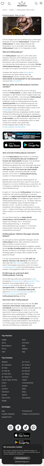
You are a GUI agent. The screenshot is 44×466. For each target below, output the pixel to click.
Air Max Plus (6, 374)
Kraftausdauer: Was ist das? (25, 10)
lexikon (11, 10)
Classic (24, 380)
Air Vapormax (7, 377)
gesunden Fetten (33, 281)
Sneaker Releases (8, 414)
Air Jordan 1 (26, 365)
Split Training (18, 263)
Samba (4, 395)
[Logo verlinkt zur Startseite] (22, 3)
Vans (3, 352)
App (3, 411)
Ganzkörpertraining (10, 267)
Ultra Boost (26, 398)
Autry (4, 343)
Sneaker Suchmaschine (30, 414)
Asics (24, 340)
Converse (25, 343)
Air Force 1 (26, 362)
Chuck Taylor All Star (9, 380)
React (24, 392)
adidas (4, 340)
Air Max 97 (26, 371)
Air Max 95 (6, 371)
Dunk (4, 386)
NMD (24, 389)
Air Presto (25, 374)
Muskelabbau (7, 110)
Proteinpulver (27, 411)
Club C (4, 383)
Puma (4, 349)
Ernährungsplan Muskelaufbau (14, 127)
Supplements (7, 417)
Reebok (25, 349)
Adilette (5, 362)
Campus (25, 377)
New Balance (6, 346)
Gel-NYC (5, 389)
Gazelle (24, 386)
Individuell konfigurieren (22, 462)
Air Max (4, 368)
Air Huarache (6, 365)
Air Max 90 (26, 368)
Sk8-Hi (24, 395)
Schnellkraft (17, 81)
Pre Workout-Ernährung (20, 292)
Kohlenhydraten (17, 281)
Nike (23, 346)
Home (5, 10)
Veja (23, 352)
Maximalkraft (28, 72)
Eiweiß (33, 279)
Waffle (4, 401)
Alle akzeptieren (22, 458)
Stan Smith (6, 398)
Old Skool (5, 392)
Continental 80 (27, 383)
